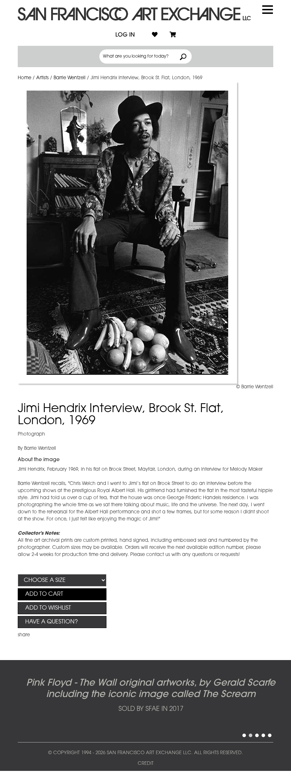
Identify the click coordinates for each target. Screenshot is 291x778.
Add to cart (44, 594)
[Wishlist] (154, 35)
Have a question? (51, 622)
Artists (42, 78)
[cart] (173, 35)
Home (24, 78)
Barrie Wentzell (70, 78)
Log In (125, 35)
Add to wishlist (48, 608)
